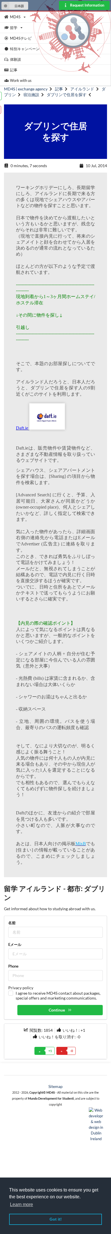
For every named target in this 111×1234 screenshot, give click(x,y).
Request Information (86, 5)
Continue (57, 1010)
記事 (13, 70)
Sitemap (55, 1086)
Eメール (14, 944)
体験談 (15, 59)
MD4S (15, 17)
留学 (13, 27)
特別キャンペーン (25, 48)
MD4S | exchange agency (26, 88)
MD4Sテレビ (21, 38)
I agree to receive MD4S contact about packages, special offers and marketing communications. (58, 995)
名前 (12, 923)
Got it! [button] (56, 1219)
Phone (13, 966)
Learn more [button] (21, 1204)
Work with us (21, 80)
